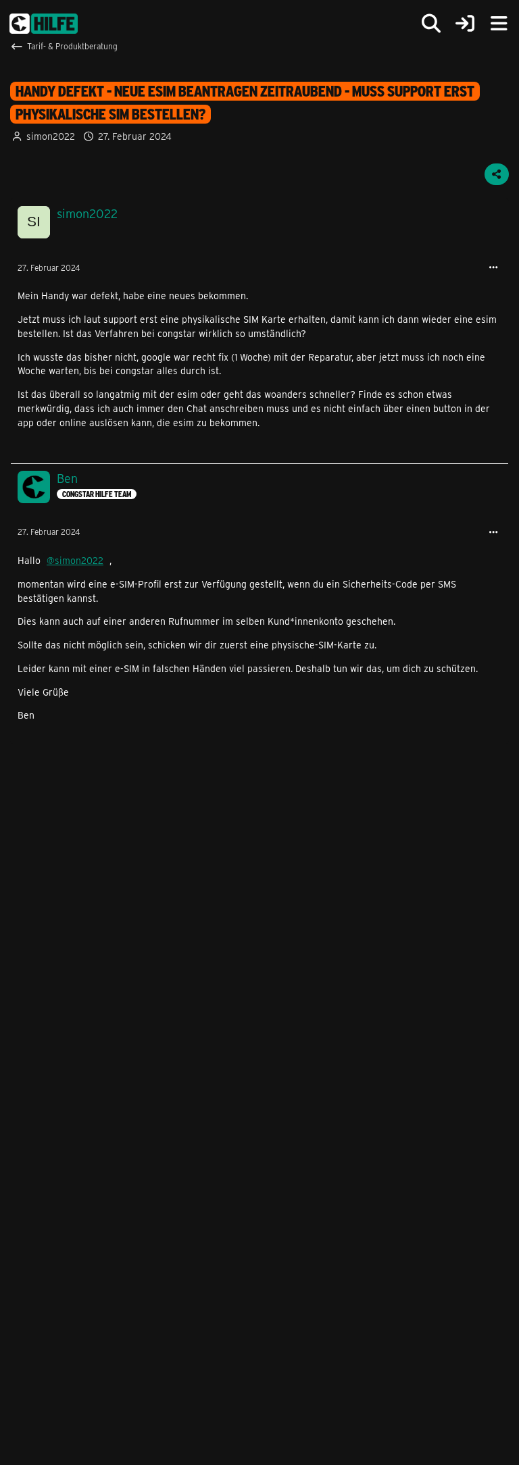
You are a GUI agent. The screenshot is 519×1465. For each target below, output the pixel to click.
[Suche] (431, 23)
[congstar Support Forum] (43, 23)
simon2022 (50, 136)
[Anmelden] (464, 24)
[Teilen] (497, 174)
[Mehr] (493, 268)
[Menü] (498, 23)
